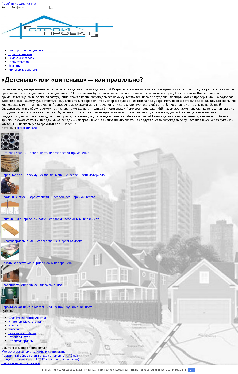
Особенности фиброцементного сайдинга (31, 285)
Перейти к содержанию (18, 3)
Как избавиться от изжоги (20, 363)
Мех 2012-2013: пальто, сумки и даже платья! (34, 351)
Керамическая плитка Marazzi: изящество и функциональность (47, 307)
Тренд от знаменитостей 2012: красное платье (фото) (40, 359)
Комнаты (14, 65)
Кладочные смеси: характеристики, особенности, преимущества (48, 197)
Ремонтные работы (21, 58)
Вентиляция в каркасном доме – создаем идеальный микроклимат (50, 219)
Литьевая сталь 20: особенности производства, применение (45, 153)
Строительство (18, 61)
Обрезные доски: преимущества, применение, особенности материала (53, 175)
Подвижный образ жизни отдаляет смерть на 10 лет (39, 355)
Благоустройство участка (25, 50)
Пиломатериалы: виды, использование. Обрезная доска (42, 241)
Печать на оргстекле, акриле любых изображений (37, 263)
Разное (13, 329)
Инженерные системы (23, 69)
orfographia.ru (27, 127)
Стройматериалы (20, 54)
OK (191, 369)
